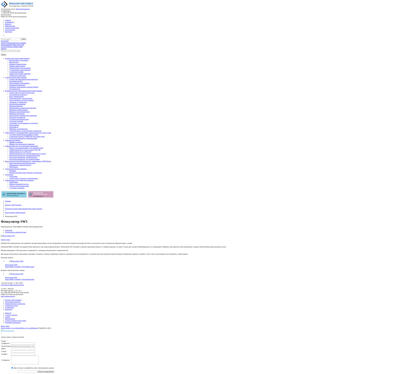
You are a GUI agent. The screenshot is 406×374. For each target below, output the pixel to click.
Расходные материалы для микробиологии (24, 155)
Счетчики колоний (16, 121)
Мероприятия (10, 26)
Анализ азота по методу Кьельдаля (21, 93)
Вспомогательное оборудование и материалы (25, 173)
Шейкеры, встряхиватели (18, 129)
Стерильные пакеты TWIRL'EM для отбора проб (27, 136)
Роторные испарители (17, 117)
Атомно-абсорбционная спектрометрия (23, 79)
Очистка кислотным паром (19, 186)
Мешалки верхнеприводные (19, 112)
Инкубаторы (13, 62)
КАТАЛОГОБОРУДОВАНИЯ (8, 42)
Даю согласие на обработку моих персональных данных (34, 368)
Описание (8, 230)
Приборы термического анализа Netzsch (23, 87)
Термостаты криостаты (17, 75)
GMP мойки (13, 182)
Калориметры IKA (16, 81)
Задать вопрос (10, 30)
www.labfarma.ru (32, 328)
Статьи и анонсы (11, 315)
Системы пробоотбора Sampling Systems (23, 134)
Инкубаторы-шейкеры (17, 104)
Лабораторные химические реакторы (22, 108)
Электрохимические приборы (16, 169)
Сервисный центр (11, 306)
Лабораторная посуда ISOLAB (20, 152)
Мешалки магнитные (17, 114)
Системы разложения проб (19, 119)
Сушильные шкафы (16, 72)
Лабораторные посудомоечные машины (19, 180)
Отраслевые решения (12, 302)
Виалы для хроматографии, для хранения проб (26, 148)
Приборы (12, 171)
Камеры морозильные (17, 66)
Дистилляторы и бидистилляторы (21, 100)
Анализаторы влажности (18, 95)
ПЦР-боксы (13, 167)
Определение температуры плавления (23, 115)
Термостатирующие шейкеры (20, 74)
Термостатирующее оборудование (17, 58)
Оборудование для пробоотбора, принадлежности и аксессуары (28, 133)
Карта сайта (5, 326)
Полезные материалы (13, 322)
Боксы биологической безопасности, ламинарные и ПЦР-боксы (28, 161)
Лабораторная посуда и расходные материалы (21, 146)
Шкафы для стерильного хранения (21, 144)
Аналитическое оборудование (16, 77)
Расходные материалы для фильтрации (23, 138)
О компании (9, 22)
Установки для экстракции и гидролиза (23, 123)
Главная (8, 20)
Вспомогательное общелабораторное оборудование (23, 91)
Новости (8, 24)
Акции (7, 317)
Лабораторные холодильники (20, 68)
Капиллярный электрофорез (19, 83)
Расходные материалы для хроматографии (24, 159)
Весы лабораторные (16, 96)
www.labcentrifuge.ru (18, 328)
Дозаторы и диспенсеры (18, 102)
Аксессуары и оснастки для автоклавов (23, 178)
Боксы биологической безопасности (22, 163)
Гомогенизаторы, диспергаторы (20, 98)
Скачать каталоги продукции (15, 321)
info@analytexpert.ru (23, 9)
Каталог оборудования (13, 300)
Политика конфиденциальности (12, 285)
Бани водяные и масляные (18, 60)
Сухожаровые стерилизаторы (19, 70)
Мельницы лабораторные (18, 110)
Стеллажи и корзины (16, 188)
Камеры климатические (17, 64)
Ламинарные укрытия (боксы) (20, 165)
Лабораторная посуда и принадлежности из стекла (27, 154)
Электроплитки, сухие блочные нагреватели (25, 131)
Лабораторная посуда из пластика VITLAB (24, 150)
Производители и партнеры (15, 304)
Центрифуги (13, 127)
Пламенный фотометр (17, 85)
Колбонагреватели (16, 106)
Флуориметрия (14, 89)
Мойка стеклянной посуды (19, 184)
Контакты (8, 32)
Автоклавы (9, 174)
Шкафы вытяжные (16, 142)
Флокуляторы (14, 125)
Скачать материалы (12, 28)
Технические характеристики (15, 232)
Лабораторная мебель (13, 140)
